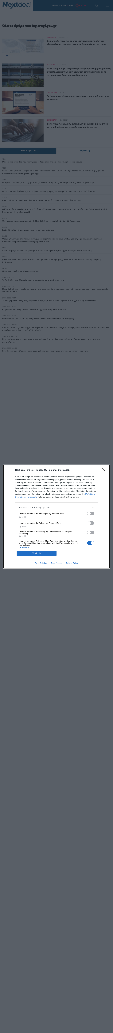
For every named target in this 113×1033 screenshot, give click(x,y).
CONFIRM (37, 553)
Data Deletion (41, 563)
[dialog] (56, 516)
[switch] (90, 513)
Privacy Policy (72, 563)
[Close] (104, 470)
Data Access (56, 563)
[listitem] (56, 507)
